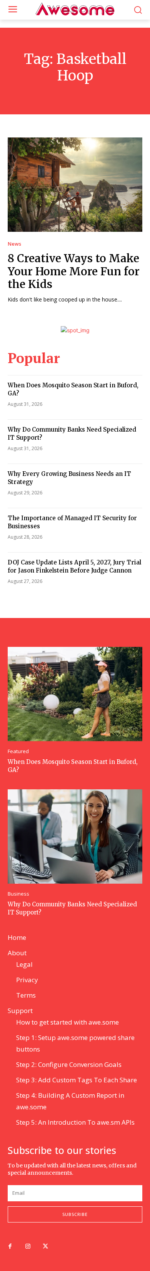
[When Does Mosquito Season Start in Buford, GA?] (75, 694)
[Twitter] (45, 1247)
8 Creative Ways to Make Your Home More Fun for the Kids (74, 271)
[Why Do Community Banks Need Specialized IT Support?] (75, 836)
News (14, 243)
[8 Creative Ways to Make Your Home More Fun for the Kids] (75, 184)
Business (18, 893)
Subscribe (75, 1214)
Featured (18, 751)
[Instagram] (28, 1247)
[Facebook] (10, 1247)
